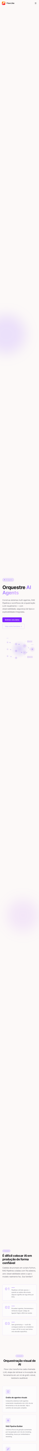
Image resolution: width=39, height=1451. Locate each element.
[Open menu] (35, 3)
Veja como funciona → (13, 626)
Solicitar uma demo (12, 620)
